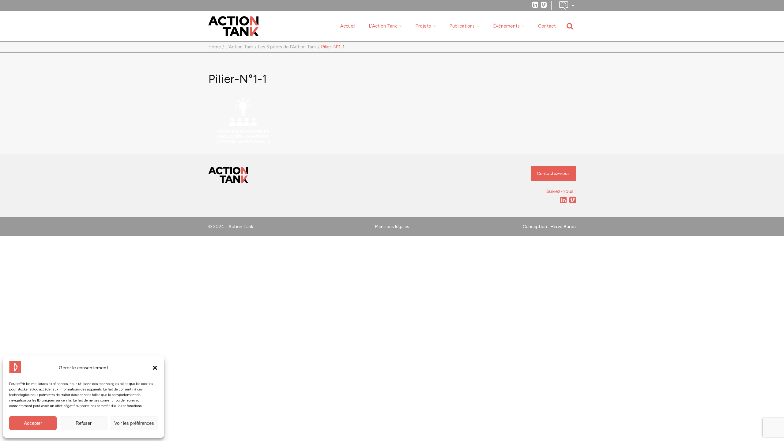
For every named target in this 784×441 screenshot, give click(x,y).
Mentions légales (392, 226)
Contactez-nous (553, 173)
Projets (423, 26)
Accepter (33, 423)
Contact (547, 26)
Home (214, 47)
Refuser (84, 423)
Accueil (347, 26)
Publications (462, 26)
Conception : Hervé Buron (549, 226)
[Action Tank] (233, 26)
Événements (506, 26)
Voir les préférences (134, 423)
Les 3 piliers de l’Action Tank (287, 47)
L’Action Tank (383, 26)
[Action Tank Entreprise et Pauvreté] (228, 175)
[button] (155, 368)
